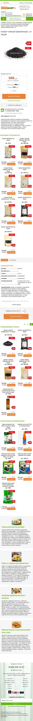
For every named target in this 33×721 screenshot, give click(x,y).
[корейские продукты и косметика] (2, 5)
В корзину (15, 96)
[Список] (24, 324)
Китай (19, 273)
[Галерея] (28, 324)
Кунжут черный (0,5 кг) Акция (24, 198)
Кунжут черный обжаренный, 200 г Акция (24, 140)
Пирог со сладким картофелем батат (15, 563)
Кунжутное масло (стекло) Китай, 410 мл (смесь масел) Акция (8, 390)
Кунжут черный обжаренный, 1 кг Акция (8, 330)
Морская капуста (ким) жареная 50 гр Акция (24, 454)
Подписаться (16, 704)
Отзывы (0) (13, 260)
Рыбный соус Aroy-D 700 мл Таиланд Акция (25, 425)
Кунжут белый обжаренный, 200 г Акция (8, 169)
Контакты (6, 3)
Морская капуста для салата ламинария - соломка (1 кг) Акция (8, 484)
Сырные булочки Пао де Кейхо (13, 527)
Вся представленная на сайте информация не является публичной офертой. (16, 674)
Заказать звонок (24, 9)
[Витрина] (31, 324)
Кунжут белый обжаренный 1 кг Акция (8, 198)
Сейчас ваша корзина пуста (11, 14)
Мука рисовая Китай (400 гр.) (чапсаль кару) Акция (8, 425)
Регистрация (28, 3)
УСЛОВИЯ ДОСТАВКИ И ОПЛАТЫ (13, 113)
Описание (4, 260)
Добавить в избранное (15, 105)
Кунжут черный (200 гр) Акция (8, 227)
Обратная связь (17, 670)
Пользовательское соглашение (17, 706)
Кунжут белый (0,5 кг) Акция (8, 139)
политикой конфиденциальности (9, 715)
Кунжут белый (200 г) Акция (24, 168)
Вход (22, 3)
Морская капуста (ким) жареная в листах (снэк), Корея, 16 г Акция (8, 455)
